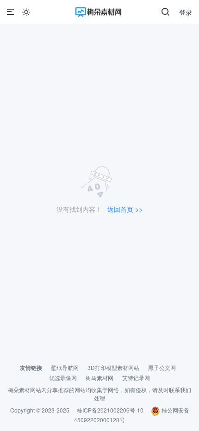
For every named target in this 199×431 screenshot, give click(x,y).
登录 (185, 12)
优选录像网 (63, 378)
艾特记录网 (136, 378)
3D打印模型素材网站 (113, 367)
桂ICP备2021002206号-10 (110, 410)
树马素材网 (99, 378)
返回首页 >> (125, 209)
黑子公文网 (162, 367)
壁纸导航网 (65, 367)
